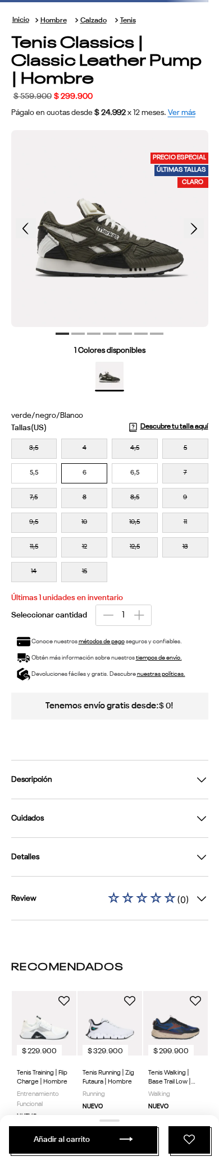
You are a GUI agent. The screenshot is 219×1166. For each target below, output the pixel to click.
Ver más (181, 113)
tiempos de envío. (159, 658)
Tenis (128, 20)
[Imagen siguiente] (194, 228)
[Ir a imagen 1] (62, 334)
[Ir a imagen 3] (94, 334)
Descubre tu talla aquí (174, 426)
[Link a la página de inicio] (20, 20)
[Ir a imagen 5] (125, 334)
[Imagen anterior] (26, 228)
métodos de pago (102, 642)
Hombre (53, 20)
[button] (34, 449)
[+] (139, 615)
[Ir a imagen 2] (78, 334)
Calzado (93, 20)
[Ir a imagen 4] (109, 334)
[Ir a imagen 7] (156, 334)
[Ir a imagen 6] (141, 334)
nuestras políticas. (161, 674)
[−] (108, 615)
